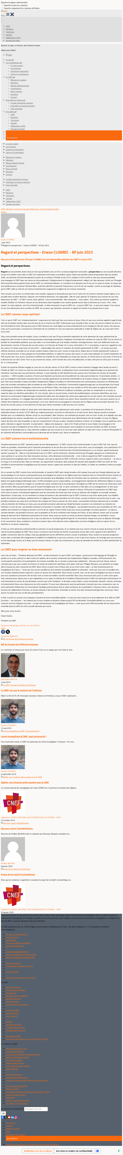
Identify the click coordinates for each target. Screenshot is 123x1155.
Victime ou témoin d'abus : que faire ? (21, 977)
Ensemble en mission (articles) (23, 105)
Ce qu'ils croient (17, 65)
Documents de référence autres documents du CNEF (27, 1039)
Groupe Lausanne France (16, 1094)
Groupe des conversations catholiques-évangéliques (27, 1080)
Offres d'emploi (12, 971)
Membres (9, 29)
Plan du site (10, 1122)
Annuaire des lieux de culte (16, 1048)
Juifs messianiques (13, 963)
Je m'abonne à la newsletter (12, 1108)
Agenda (9, 34)
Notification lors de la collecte (38, 1151)
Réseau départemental (20, 85)
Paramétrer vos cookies (15, 1134)
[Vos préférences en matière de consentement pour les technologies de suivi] (119, 1151)
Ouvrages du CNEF (13, 1036)
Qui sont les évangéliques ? (17, 934)
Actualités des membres (15, 1027)
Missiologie (10, 1097)
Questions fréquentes (19, 71)
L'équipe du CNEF (12, 1010)
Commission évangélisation (17, 1077)
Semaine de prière (13, 40)
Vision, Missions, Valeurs (16, 990)
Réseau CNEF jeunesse (15, 1063)
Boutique (14, 94)
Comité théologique (14, 1074)
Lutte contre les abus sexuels (18, 1065)
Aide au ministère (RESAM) (16, 1086)
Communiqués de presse (15, 1030)
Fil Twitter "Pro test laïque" (17, 1103)
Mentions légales (13, 1128)
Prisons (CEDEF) (12, 1089)
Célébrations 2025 (13, 37)
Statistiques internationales (17, 951)
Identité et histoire (13, 987)
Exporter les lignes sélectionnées (14, 2)
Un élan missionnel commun (22, 103)
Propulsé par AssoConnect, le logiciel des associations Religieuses (32, 1144)
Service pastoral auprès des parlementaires (23, 1054)
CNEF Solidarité (12, 1068)
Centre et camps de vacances (17, 1100)
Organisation (11, 993)
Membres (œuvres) (13, 998)
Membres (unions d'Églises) (17, 995)
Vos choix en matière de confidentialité (74, 1151)
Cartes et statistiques (20, 74)
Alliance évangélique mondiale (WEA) (20, 957)
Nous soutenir (16, 91)
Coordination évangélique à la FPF (19, 966)
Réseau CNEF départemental (17, 1057)
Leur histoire (16, 68)
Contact (14, 97)
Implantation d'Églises (15, 1051)
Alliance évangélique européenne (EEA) (21, 954)
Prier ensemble (16, 108)
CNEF (8, 26)
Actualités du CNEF (13, 1024)
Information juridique (14, 1060)
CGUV (8, 1131)
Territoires (10, 31)
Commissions (16, 88)
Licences (9, 1125)
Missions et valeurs (18, 80)
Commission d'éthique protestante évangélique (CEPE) (28, 1091)
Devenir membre (12, 1001)
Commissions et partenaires (17, 1004)
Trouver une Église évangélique (18, 943)
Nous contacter (12, 1013)
